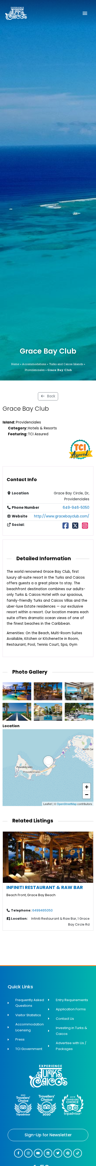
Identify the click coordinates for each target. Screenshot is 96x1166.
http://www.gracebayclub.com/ (61, 516)
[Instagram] (85, 527)
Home (15, 364)
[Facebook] (65, 527)
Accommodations (34, 364)
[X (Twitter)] (75, 527)
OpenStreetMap (67, 804)
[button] (86, 787)
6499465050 (42, 910)
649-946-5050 (76, 507)
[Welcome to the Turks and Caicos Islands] (16, 13)
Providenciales (35, 370)
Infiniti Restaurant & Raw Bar (44, 887)
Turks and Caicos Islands (66, 364)
